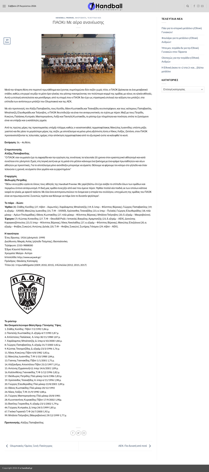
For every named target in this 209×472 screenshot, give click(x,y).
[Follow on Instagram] (198, 6)
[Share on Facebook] (72, 433)
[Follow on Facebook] (194, 6)
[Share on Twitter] (78, 433)
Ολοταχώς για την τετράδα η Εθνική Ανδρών (180, 59)
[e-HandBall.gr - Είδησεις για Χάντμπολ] (104, 6)
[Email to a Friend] (83, 433)
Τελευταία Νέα (94, 18)
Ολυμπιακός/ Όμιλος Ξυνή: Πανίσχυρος (30, 445)
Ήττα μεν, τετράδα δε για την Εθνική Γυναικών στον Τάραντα (180, 49)
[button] (4, 6)
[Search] (188, 6)
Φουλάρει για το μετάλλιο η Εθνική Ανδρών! (180, 39)
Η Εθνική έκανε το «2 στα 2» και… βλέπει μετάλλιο (183, 69)
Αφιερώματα (80, 18)
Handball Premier (65, 18)
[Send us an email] (202, 6)
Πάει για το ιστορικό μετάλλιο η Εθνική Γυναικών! (182, 30)
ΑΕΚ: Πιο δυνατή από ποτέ (132, 445)
